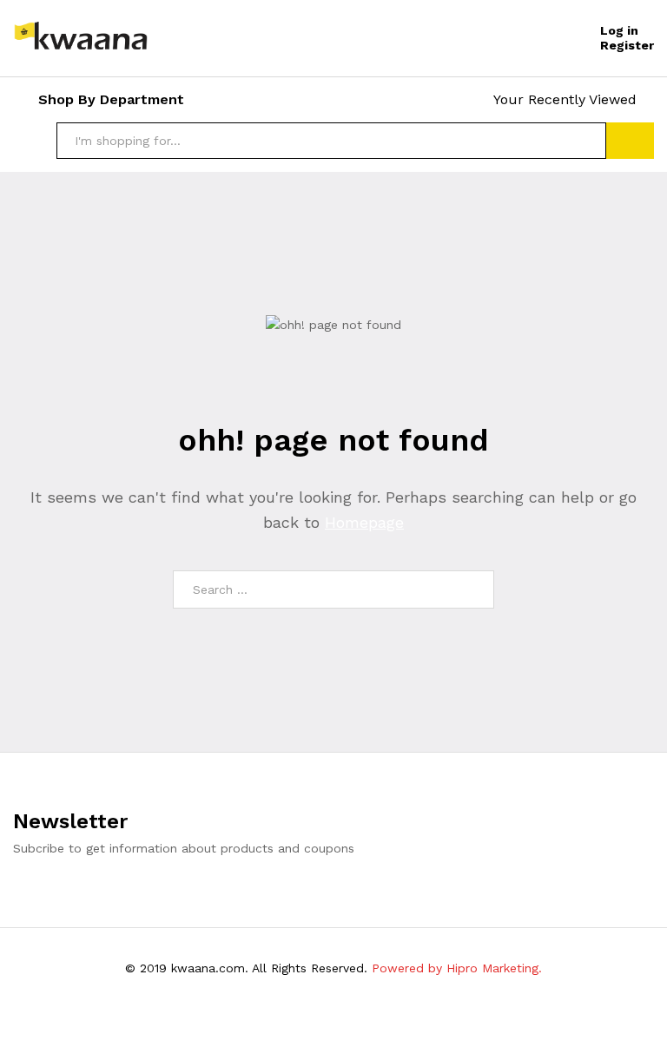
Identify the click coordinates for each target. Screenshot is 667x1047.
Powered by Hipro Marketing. (457, 968)
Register (627, 45)
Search (630, 140)
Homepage (364, 522)
